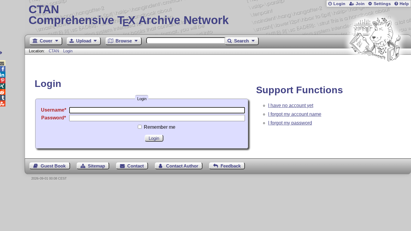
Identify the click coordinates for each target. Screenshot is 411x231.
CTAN (54, 51)
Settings (382, 4)
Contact (135, 165)
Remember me (159, 127)
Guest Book (53, 165)
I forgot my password (290, 122)
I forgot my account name (294, 114)
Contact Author (182, 165)
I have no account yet (290, 105)
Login (339, 4)
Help (404, 4)
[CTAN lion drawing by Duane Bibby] (375, 72)
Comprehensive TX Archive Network (129, 15)
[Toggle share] (2, 53)
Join (360, 4)
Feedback (231, 165)
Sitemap (96, 165)
